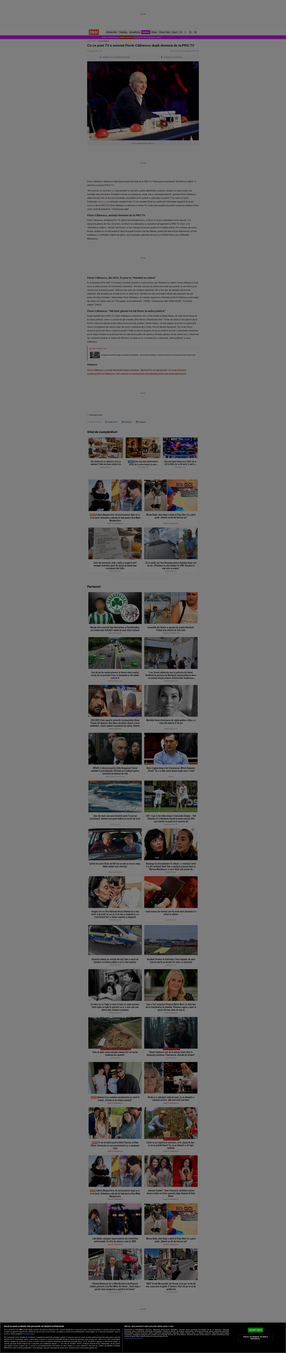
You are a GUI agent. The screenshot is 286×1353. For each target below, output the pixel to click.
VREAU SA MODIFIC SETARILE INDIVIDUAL (255, 1338)
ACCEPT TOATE (255, 1330)
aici (58, 1343)
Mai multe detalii (28, 1334)
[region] (143, 1337)
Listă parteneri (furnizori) (133, 1338)
